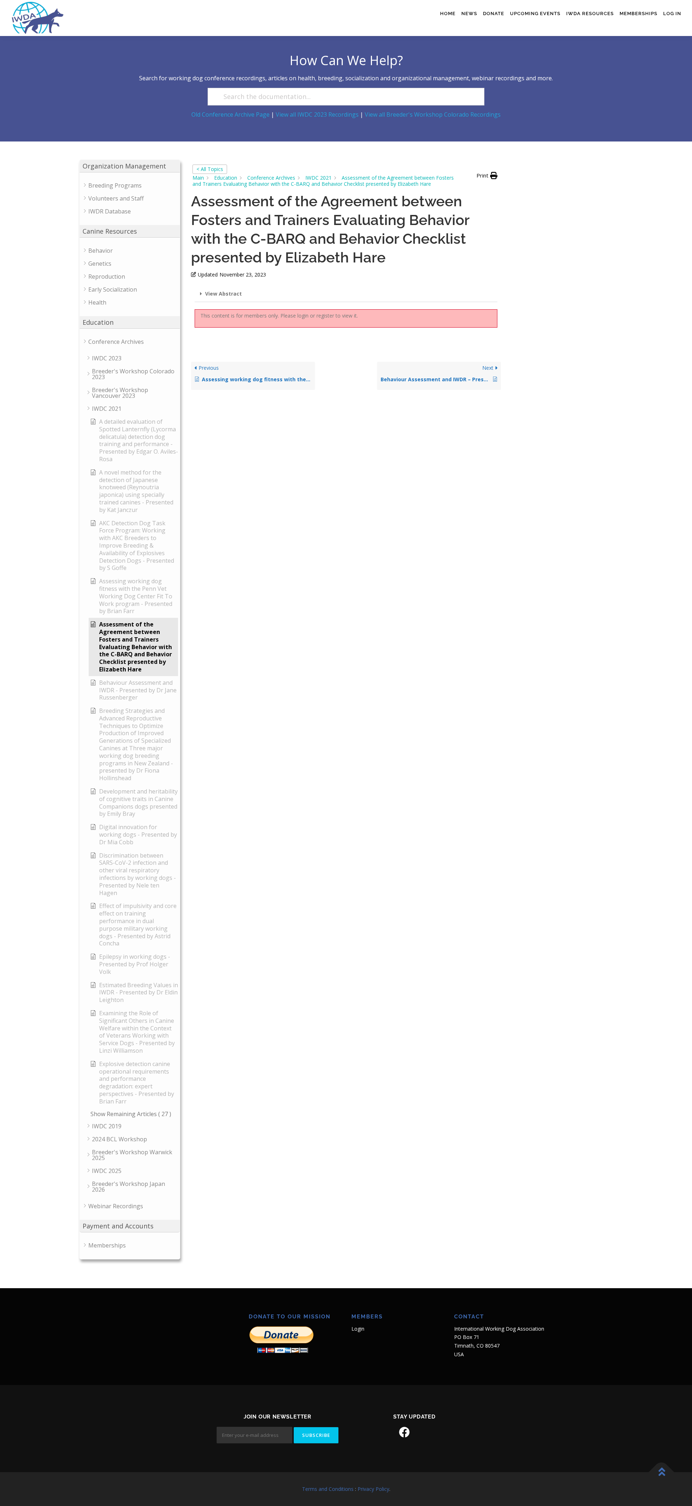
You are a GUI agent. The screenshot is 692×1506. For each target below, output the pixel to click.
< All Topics (209, 169)
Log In (672, 13)
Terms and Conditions (328, 1488)
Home (448, 13)
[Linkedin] (424, 1432)
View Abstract (223, 293)
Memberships (638, 13)
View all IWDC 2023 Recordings (317, 114)
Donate (493, 13)
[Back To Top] (661, 1472)
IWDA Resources (590, 13)
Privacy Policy (373, 1488)
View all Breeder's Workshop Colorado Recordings (433, 114)
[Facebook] (404, 1432)
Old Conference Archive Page (230, 114)
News (469, 13)
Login (357, 1328)
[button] (486, 175)
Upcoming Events (535, 13)
